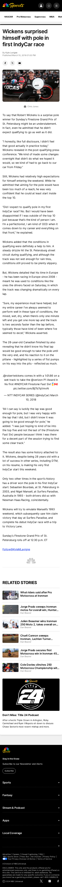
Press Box (24, 856)
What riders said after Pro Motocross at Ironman (36, 594)
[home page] (13, 6)
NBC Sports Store (10, 856)
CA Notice (31, 859)
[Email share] (19, 63)
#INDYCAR (20, 384)
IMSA (52, 16)
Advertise (6, 854)
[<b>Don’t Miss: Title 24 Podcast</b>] (30, 695)
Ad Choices (36, 856)
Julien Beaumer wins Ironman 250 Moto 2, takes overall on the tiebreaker (38, 622)
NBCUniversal (20, 864)
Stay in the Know (10, 758)
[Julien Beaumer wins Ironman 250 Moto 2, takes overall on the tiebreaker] (10, 623)
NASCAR (8, 16)
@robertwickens (13, 375)
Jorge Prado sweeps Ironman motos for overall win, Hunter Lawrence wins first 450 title (38, 608)
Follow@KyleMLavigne (16, 549)
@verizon (37, 379)
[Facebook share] (5, 63)
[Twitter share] (12, 63)
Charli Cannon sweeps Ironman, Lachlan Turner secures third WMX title (35, 637)
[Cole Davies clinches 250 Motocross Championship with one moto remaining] (10, 667)
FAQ (41, 854)
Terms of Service (44, 859)
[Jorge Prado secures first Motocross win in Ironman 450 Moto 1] (10, 653)
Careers (16, 854)
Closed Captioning (29, 854)
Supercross (40, 16)
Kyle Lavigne (11, 52)
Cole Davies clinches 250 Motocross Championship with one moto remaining (39, 666)
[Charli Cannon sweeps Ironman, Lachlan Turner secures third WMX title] (10, 638)
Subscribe (9, 770)
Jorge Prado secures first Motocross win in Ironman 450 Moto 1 (39, 652)
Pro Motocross (24, 16)
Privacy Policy (49, 856)
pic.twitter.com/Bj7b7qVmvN (31, 388)
